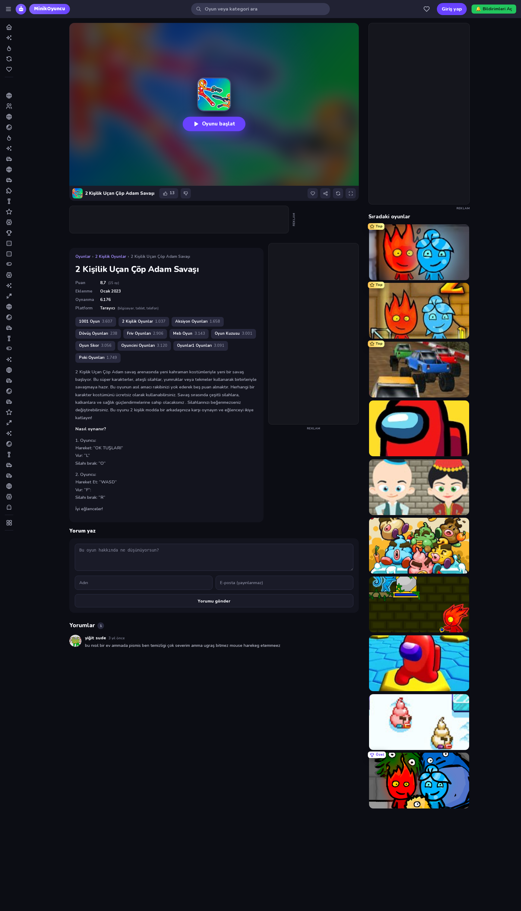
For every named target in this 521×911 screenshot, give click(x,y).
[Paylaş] (325, 193)
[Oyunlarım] (426, 9)
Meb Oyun (189, 333)
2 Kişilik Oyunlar (110, 256)
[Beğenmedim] (186, 193)
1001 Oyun (95, 321)
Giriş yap (452, 9)
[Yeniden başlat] (338, 193)
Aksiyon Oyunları (197, 321)
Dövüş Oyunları (98, 333)
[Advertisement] (179, 219)
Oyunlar (82, 256)
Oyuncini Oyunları (144, 345)
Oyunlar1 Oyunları (200, 345)
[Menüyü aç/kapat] (8, 9)
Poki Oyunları (98, 357)
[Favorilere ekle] (313, 193)
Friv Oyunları (145, 333)
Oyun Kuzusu (233, 333)
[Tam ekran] (351, 193)
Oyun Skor (95, 345)
